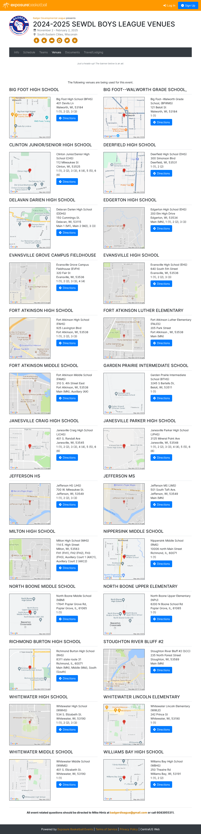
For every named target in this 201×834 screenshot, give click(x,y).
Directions (69, 118)
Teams (43, 52)
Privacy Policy (129, 829)
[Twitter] (67, 40)
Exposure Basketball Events (75, 829)
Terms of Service (106, 829)
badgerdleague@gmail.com (128, 812)
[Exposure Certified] (59, 40)
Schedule (29, 52)
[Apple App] (44, 40)
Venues (56, 52)
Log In (170, 5)
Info (16, 52)
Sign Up (189, 5)
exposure (28, 5)
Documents (72, 52)
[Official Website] (74, 40)
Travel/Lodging (93, 52)
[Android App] (51, 40)
